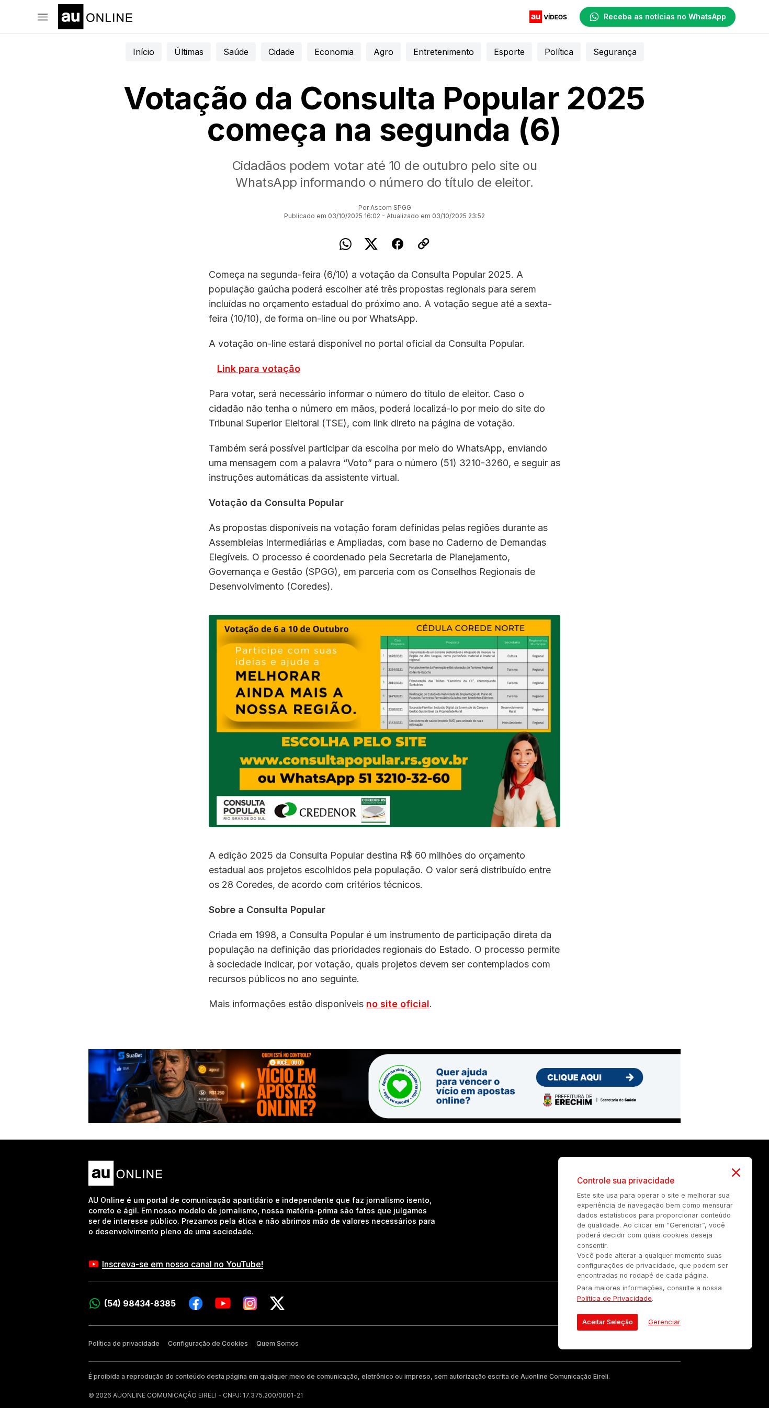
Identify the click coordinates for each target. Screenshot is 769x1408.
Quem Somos (277, 1343)
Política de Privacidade (614, 1298)
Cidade (281, 52)
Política (559, 52)
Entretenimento (443, 52)
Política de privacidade (124, 1343)
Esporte (509, 52)
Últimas (188, 52)
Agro (383, 52)
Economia (334, 52)
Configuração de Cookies (208, 1343)
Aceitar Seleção (607, 1322)
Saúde (235, 52)
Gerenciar (664, 1322)
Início (143, 52)
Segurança (615, 52)
